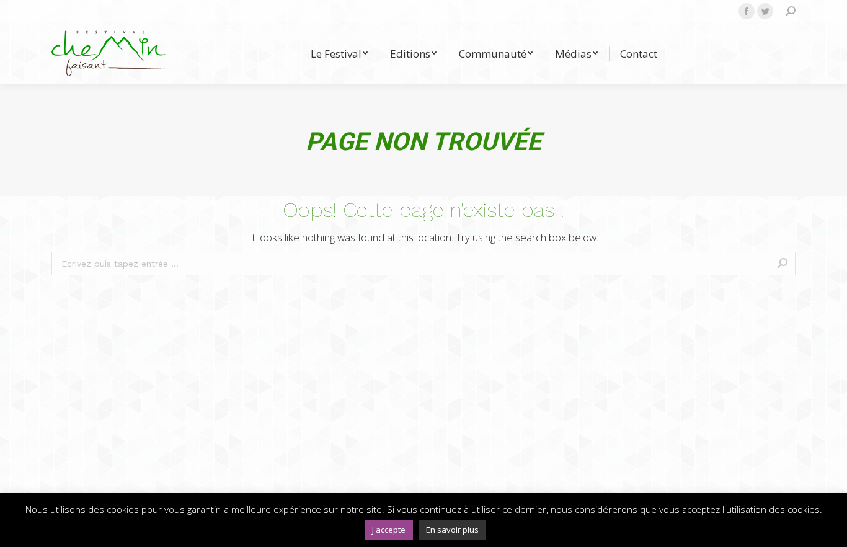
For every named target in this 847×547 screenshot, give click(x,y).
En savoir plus (452, 529)
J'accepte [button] (389, 529)
